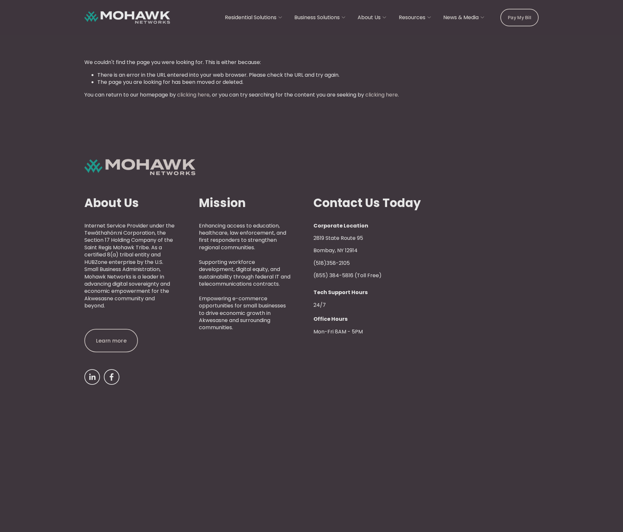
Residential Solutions (250, 17)
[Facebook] (111, 377)
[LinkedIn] (92, 377)
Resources (412, 17)
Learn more (111, 340)
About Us (369, 17)
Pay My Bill (519, 17)
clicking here (193, 94)
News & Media (461, 17)
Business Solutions (317, 17)
